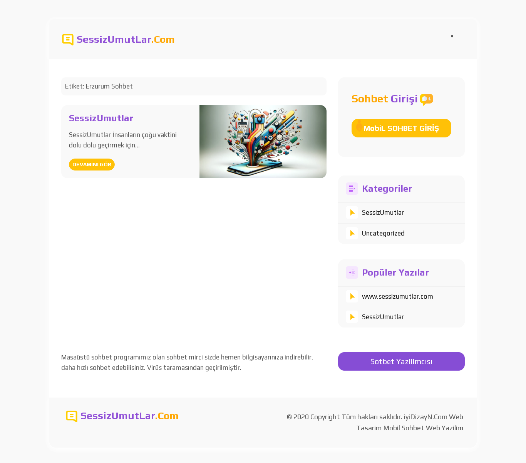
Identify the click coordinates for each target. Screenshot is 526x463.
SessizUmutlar (383, 212)
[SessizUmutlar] (262, 141)
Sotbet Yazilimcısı (401, 361)
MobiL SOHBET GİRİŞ (401, 128)
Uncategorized (383, 233)
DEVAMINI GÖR (91, 164)
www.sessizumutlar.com (397, 296)
